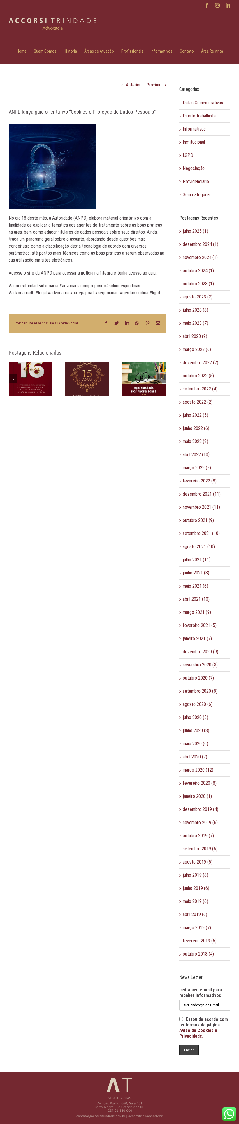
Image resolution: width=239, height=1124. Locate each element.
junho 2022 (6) (196, 428)
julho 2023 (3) (195, 310)
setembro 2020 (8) (200, 691)
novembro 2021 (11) (201, 507)
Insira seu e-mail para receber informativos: (200, 992)
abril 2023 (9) (195, 336)
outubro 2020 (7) (198, 678)
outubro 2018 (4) (198, 954)
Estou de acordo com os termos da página (203, 1028)
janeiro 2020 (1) (197, 796)
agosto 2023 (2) (197, 297)
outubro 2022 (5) (198, 375)
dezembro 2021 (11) (202, 494)
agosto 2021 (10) (199, 546)
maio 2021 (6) (195, 586)
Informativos (194, 129)
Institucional (194, 142)
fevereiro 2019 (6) (200, 941)
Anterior (133, 85)
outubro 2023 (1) (198, 283)
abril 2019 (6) (195, 914)
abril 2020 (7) (195, 757)
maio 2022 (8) (195, 441)
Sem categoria (196, 194)
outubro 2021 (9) (198, 520)
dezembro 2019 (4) (200, 809)
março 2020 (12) (198, 770)
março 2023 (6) (197, 349)
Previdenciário (196, 181)
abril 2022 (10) (196, 454)
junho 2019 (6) (196, 888)
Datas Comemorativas (203, 102)
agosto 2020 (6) (197, 704)
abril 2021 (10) (196, 599)
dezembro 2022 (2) (200, 362)
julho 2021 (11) (196, 559)
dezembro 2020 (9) (200, 651)
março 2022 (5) (197, 467)
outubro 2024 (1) (198, 270)
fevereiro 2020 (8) (200, 783)
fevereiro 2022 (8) (200, 481)
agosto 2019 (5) (197, 862)
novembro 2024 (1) (200, 257)
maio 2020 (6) (195, 743)
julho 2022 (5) (195, 415)
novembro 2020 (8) (200, 665)
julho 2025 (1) (195, 231)
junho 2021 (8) (196, 573)
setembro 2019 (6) (200, 849)
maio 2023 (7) (195, 323)
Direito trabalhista (199, 116)
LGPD (188, 155)
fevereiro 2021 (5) (200, 625)
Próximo (153, 85)
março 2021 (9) (197, 612)
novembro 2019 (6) (200, 822)
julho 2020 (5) (195, 717)
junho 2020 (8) (196, 730)
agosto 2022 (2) (197, 402)
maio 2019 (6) (195, 901)
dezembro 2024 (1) (200, 244)
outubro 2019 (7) (198, 835)
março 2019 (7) (197, 927)
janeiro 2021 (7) (197, 638)
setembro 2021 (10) (201, 533)
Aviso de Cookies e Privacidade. (198, 1033)
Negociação (194, 168)
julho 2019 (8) (195, 875)
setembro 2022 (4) (200, 389)
